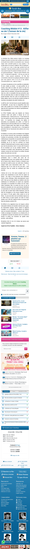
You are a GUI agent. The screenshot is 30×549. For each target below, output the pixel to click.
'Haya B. (14, 314)
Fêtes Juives (4, 485)
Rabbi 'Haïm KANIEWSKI (22, 521)
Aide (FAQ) (3, 505)
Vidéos (14, 10)
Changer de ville (15, 455)
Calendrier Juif (19, 483)
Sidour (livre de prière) (21, 485)
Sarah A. (20, 231)
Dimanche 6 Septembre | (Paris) (14, 377)
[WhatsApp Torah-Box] (27, 1)
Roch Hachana (9, 10)
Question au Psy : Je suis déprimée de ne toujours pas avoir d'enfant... (19, 302)
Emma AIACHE (16, 335)
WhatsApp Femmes (22, 505)
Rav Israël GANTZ (7, 542)
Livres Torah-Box (20, 488)
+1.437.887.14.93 (23, 465)
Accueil (3, 23)
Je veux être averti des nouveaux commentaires (14, 294)
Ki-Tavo (18, 445)
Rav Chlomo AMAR (22, 531)
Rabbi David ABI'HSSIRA (7, 531)
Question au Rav (19, 10)
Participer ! (25, 4)
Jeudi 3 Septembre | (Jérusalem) (15, 372)
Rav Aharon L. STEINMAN (7, 521)
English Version (19, 493)
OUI (12, 264)
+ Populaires (6, 391)
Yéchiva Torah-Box (5, 490)
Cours (13, 391)
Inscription (18, 490)
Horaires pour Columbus (11, 428)
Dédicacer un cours (5, 491)
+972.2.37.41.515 (7, 465)
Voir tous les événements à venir (15, 387)
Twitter (19, 499)
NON (19, 264)
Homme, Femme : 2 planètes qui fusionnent (18, 239)
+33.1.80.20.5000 (23, 461)
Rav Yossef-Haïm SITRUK (22, 542)
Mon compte (5, 1)
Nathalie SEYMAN (16, 307)
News (2, 486)
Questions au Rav (23, 391)
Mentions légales (5, 502)
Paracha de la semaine (6, 483)
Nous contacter (8, 461)
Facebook (19, 501)
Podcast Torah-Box (20, 491)
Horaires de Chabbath (21, 486)
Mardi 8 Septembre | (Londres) (14, 383)
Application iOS (21, 507)
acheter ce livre (16, 253)
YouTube (19, 502)
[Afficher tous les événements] (9, 1)
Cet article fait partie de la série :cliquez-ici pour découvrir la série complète (15, 283)
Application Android (22, 509)
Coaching (8, 23)
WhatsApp (19, 504)
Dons (25, 10)
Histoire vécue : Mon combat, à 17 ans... (15, 271)
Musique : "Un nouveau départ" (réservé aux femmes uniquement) (20, 318)
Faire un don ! (4, 501)
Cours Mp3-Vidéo (5, 488)
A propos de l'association (7, 499)
